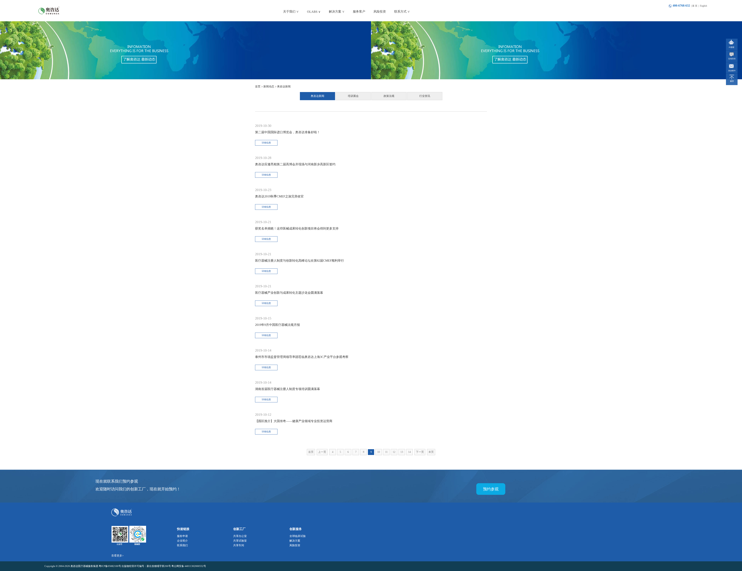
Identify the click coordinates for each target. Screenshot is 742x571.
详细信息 (266, 142)
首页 (311, 452)
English (703, 5)
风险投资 (294, 545)
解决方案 (294, 540)
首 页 (694, 5)
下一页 (420, 452)
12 (394, 452)
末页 (431, 452)
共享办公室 (240, 536)
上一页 (322, 452)
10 (378, 452)
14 (409, 452)
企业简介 (182, 540)
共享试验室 (240, 540)
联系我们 (182, 545)
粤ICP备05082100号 (110, 566)
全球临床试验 (297, 536)
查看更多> (117, 555)
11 (386, 452)
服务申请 (182, 536)
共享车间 (238, 545)
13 (401, 452)
